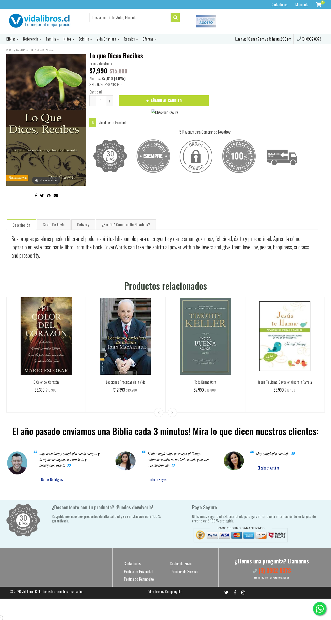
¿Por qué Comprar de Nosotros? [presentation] (126, 224)
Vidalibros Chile (31, 591)
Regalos (130, 39)
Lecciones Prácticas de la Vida (205, 382)
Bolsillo (84, 39)
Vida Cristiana (107, 39)
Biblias (11, 39)
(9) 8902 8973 (311, 39)
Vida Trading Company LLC (165, 591)
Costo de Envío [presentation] (54, 224)
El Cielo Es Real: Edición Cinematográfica (46, 382)
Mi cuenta (301, 4)
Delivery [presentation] (83, 224)
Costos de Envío (181, 563)
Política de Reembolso (139, 579)
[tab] (21, 224)
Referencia (31, 39)
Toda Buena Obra (285, 382)
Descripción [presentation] (21, 225)
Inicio (9, 50)
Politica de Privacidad (138, 571)
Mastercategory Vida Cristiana (35, 50)
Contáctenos (279, 4)
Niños (67, 39)
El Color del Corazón (125, 382)
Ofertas (148, 39)
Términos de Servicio (184, 571)
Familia (51, 39)
